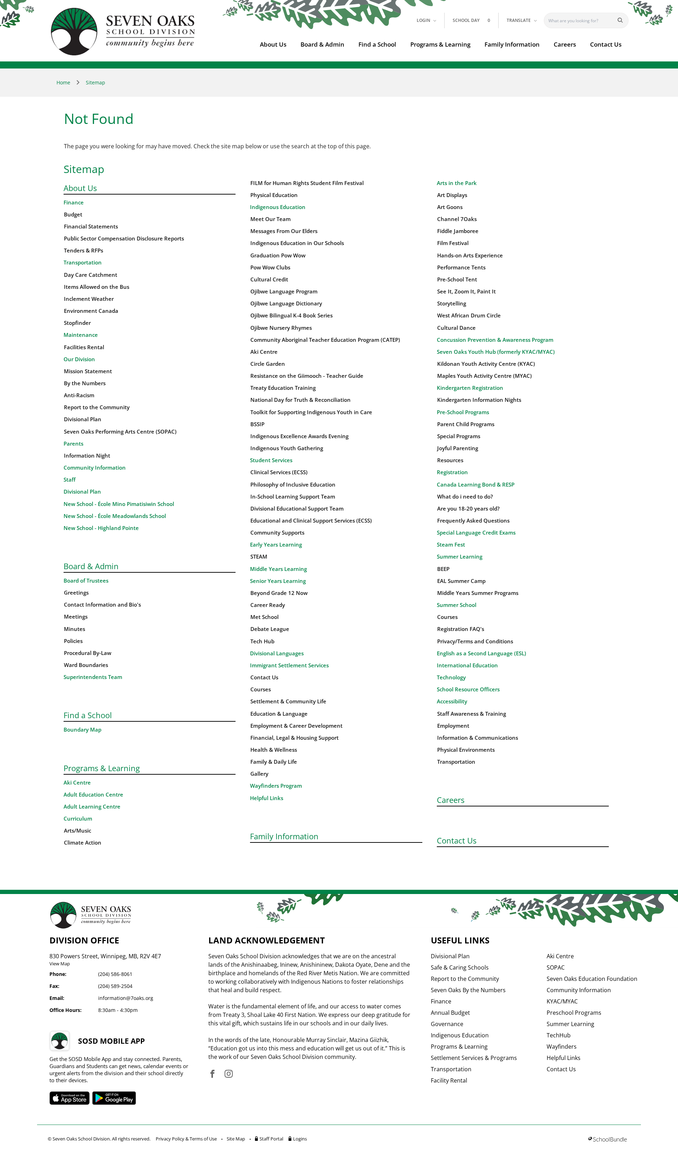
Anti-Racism (79, 395)
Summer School (456, 605)
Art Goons (450, 207)
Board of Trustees (86, 580)
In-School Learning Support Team (292, 496)
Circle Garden (267, 364)
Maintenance (81, 335)
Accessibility (452, 701)
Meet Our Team (270, 219)
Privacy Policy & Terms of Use (186, 1139)
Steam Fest (451, 544)
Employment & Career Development (296, 725)
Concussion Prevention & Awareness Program (495, 340)
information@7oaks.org (125, 998)
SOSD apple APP (69, 1098)
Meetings (76, 616)
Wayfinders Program (276, 785)
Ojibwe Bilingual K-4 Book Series (291, 315)
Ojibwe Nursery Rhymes (281, 328)
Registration (452, 472)
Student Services (271, 460)
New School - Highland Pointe (101, 528)
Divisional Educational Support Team (297, 508)
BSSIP (257, 424)
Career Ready (267, 605)
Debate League (269, 629)
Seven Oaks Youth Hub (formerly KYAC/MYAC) (496, 352)
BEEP (443, 569)
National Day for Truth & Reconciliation (300, 400)
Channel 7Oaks (457, 219)
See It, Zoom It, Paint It (466, 291)
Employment (453, 725)
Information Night (87, 455)
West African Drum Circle (469, 315)
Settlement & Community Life (288, 701)
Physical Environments (466, 749)
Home (63, 82)
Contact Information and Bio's (102, 604)
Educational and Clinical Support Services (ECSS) (311, 520)
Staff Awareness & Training (471, 713)
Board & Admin (322, 44)
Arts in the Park (457, 183)
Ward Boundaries (86, 665)
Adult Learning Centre (92, 806)
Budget (73, 214)
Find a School (377, 44)
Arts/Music (77, 830)
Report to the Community (97, 407)
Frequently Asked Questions (473, 520)
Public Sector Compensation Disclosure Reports (124, 238)
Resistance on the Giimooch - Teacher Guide (306, 376)
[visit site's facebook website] (212, 1074)
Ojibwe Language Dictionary (286, 303)
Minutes (74, 629)
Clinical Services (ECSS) (279, 472)
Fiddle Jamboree (457, 231)
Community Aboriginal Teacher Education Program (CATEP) (325, 340)
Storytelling (451, 303)
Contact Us (606, 44)
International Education (467, 665)
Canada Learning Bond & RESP (476, 484)
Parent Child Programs (465, 424)
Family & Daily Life (273, 761)
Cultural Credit (269, 279)
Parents (73, 443)
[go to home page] (123, 31)
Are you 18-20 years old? (468, 508)
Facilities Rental (84, 347)
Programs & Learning (440, 44)
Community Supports (277, 532)
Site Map (236, 1139)
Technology (451, 677)
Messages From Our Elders (283, 231)
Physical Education (274, 195)
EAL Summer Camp (461, 581)
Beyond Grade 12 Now (279, 593)
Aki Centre (77, 782)
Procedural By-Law (87, 653)
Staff (70, 479)
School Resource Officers (468, 689)
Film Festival (453, 243)
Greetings (76, 592)
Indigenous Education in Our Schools (297, 243)
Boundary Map (82, 729)
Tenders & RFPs (83, 250)
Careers (565, 44)
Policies (73, 641)
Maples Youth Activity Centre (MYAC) (484, 376)
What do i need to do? (465, 496)
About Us (273, 44)
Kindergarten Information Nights (479, 400)
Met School (264, 617)
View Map (59, 963)
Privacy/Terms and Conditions (475, 641)
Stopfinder (77, 323)
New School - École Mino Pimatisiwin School (119, 504)
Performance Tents (461, 267)
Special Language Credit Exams (476, 532)
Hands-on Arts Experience (470, 255)
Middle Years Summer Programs (477, 593)
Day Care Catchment (90, 275)
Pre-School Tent (457, 279)
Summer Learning (459, 556)
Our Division (79, 359)
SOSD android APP (114, 1098)
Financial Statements (91, 226)
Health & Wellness (273, 749)
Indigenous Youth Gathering (286, 448)
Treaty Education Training (283, 388)
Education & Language (279, 713)
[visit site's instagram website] (229, 1074)
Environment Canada (91, 311)
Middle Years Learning (278, 569)
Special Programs (458, 436)
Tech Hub (262, 641)
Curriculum (78, 818)
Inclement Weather (89, 299)
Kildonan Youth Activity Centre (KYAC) (486, 364)
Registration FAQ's (460, 629)
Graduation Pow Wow (277, 255)
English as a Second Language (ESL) (481, 653)
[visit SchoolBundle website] (607, 1140)
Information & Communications (477, 737)
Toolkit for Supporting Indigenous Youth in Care (311, 412)
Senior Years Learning (278, 581)
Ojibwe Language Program (283, 291)
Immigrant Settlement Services (289, 665)
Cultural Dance (456, 328)
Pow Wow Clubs (270, 267)
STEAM (258, 556)
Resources (450, 460)
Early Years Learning (276, 544)
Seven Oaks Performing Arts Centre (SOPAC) (120, 431)
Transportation (83, 262)
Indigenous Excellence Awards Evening (299, 436)
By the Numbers (85, 383)
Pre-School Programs (463, 412)
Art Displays (452, 195)
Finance (74, 202)
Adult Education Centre (93, 794)
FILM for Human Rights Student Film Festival (307, 183)
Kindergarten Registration (470, 388)
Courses (260, 689)
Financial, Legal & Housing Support (294, 737)
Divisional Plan (82, 419)
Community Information (95, 467)
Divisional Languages (277, 653)
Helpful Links (266, 798)
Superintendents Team (93, 677)
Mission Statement (88, 371)
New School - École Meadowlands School (115, 516)
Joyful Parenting (457, 448)
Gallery (259, 773)
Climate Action (82, 842)
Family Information (512, 44)
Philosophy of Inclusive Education (292, 484)
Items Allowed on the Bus (96, 287)
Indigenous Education (277, 207)
